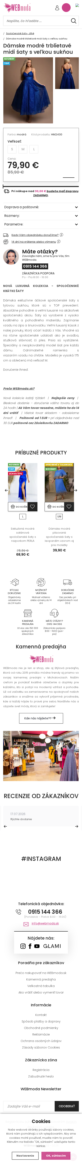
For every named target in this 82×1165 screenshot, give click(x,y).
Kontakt (41, 1015)
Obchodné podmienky (41, 1028)
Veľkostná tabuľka (41, 986)
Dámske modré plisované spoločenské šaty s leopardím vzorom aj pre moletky (59, 537)
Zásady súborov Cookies (41, 1047)
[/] (14, 582)
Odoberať (67, 1106)
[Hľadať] (74, 21)
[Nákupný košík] (66, 7)
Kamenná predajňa (41, 979)
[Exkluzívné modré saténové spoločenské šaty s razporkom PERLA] (22, 482)
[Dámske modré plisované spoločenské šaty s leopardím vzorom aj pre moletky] (59, 482)
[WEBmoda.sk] (23, 946)
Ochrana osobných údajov (41, 1041)
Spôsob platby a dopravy (41, 1021)
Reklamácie (41, 1034)
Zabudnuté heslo (41, 1076)
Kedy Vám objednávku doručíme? (35, 235)
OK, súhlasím (56, 1156)
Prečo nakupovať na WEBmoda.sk (41, 973)
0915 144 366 (35, 266)
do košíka (22, 506)
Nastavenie (25, 1156)
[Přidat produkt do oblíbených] (32, 506)
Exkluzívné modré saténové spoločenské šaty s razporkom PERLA (22, 535)
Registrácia (41, 1070)
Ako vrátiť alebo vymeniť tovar (41, 992)
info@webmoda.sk (45, 923)
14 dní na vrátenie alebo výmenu (34, 242)
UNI (59, 516)
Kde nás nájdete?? (38, 718)
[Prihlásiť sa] (57, 8)
